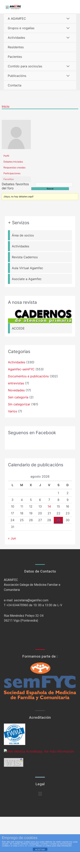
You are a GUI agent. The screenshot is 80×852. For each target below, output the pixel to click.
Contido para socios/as (25, 66)
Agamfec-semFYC (21, 369)
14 (49, 506)
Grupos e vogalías (21, 28)
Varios (12, 411)
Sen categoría (18, 397)
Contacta (14, 85)
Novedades (16, 390)
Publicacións (17, 76)
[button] (40, 793)
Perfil (6, 155)
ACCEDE (18, 328)
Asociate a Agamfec (27, 279)
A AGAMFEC (17, 18)
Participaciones (11, 173)
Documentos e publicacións (28, 376)
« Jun (12, 538)
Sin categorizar (19, 404)
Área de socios (23, 235)
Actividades (16, 38)
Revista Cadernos (25, 257)
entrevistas (16, 383)
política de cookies (26, 846)
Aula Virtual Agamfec (27, 268)
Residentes (16, 47)
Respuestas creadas (14, 167)
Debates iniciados (13, 161)
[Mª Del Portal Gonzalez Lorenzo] (16, 136)
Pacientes (15, 57)
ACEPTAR (40, 849)
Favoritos (8, 179)
